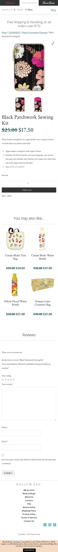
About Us (29, 497)
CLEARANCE (14, 32)
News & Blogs (29, 493)
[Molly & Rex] (13, 10)
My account (29, 490)
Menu (30, 9)
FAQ (29, 504)
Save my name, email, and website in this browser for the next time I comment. (29, 461)
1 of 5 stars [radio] (3, 379)
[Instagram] (49, 524)
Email (5, 441)
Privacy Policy (29, 514)
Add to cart (26, 190)
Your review (7, 384)
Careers (29, 500)
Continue (16, 541)
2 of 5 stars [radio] (5, 379)
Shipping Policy (29, 510)
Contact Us (29, 521)
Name (5, 427)
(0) (55, 10)
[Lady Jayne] (9, 3)
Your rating (6, 375)
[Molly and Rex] (29, 3)
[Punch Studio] (48, 3)
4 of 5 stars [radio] (11, 379)
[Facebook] (44, 524)
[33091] (20, 104)
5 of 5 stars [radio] (13, 379)
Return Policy (29, 507)
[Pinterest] (54, 524)
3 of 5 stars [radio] (8, 379)
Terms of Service (29, 517)
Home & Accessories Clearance (34, 32)
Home (4, 32)
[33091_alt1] (38, 104)
